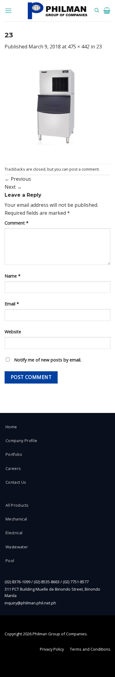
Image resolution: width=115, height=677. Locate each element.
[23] (57, 107)
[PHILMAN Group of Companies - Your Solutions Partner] (57, 11)
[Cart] (106, 10)
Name (13, 276)
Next (13, 186)
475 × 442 (79, 46)
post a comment (84, 169)
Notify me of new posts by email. (47, 360)
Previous (18, 179)
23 (99, 46)
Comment (17, 223)
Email (12, 304)
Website (13, 332)
